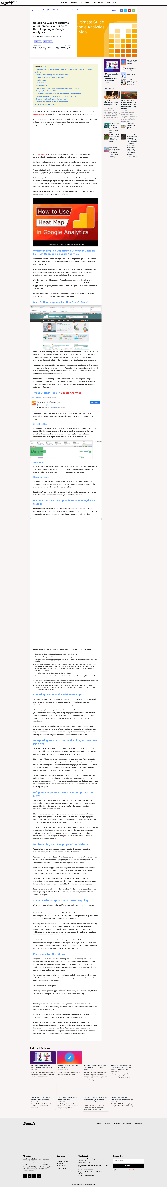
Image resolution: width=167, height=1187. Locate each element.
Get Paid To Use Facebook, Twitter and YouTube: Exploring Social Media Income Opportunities (95, 1099)
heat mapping (42, 154)
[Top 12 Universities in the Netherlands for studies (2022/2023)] (112, 95)
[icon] (32, 10)
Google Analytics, (40, 114)
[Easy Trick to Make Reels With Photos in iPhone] (123, 62)
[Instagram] (29, 1176)
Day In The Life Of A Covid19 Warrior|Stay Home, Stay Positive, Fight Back (114, 128)
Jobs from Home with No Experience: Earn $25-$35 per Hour (122, 1098)
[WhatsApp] (133, 10)
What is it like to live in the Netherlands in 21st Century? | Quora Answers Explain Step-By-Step (129, 104)
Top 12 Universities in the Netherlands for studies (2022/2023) (111, 103)
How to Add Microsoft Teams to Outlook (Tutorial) (42, 48)
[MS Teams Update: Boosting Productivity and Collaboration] (112, 65)
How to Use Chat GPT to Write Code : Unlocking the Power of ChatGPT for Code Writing (121, 1067)
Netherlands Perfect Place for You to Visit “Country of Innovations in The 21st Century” (114, 153)
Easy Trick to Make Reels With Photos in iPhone (63, 48)
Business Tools (42, 9)
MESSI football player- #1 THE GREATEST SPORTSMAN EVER (114, 138)
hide (44, 66)
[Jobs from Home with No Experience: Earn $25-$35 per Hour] (122, 1089)
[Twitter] (125, 10)
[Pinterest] (129, 10)
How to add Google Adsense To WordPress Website (68, 1098)
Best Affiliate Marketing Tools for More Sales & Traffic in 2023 (132, 82)
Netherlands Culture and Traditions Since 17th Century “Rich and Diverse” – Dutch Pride (132, 153)
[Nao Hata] (34, 36)
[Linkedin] (34, 1176)
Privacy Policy (132, 1169)
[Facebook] (121, 10)
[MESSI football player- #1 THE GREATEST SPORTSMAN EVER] (106, 137)
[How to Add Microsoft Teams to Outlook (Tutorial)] (123, 68)
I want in (127, 1165)
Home (35, 9)
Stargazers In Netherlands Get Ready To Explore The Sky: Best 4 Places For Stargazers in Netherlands (132, 140)
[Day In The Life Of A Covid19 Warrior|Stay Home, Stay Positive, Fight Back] (106, 125)
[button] (163, 3)
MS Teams (81, 1162)
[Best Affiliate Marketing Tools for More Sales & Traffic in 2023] (123, 82)
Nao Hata (40, 36)
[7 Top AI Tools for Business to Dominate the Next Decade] (43, 1089)
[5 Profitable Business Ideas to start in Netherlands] (123, 125)
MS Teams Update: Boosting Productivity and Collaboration (41, 1066)
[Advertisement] (65, 141)
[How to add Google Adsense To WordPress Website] (69, 1089)
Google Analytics (47, 41)
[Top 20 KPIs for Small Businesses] (123, 75)
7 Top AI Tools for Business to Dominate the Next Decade (40, 1098)
